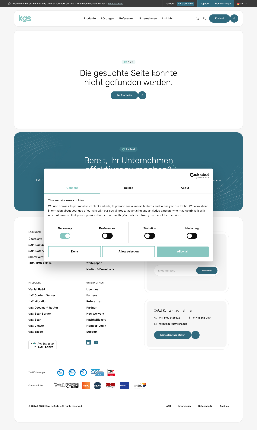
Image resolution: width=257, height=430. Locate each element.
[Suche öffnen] (197, 18)
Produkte (90, 18)
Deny (74, 251)
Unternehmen (148, 18)
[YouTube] (96, 342)
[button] (242, 3)
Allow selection (129, 251)
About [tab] (185, 187)
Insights (167, 18)
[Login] (204, 18)
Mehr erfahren (115, 3)
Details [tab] (128, 187)
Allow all (182, 251)
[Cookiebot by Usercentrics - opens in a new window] (192, 175)
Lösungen (107, 18)
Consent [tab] (72, 187)
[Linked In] (88, 342)
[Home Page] (25, 18)
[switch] (107, 236)
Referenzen (126, 18)
